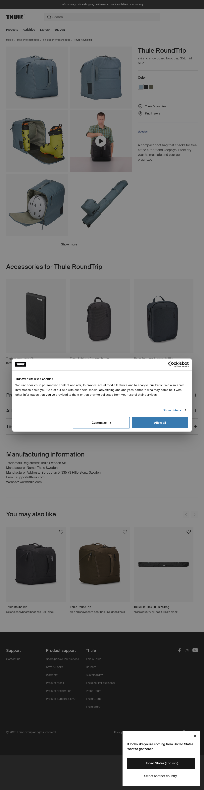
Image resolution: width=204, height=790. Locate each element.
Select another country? (161, 776)
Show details (172, 410)
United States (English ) (161, 763)
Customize (99, 422)
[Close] (195, 736)
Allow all (160, 422)
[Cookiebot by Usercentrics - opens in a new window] (171, 364)
